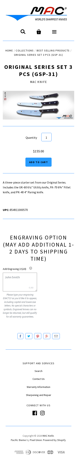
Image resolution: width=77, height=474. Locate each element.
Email (56, 336)
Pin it (37, 336)
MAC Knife (38, 82)
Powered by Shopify (54, 440)
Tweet (28, 336)
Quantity (31, 137)
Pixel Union (36, 440)
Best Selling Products (53, 50)
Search (38, 371)
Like (20, 336)
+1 (46, 336)
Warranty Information (38, 387)
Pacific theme (18, 440)
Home (9, 50)
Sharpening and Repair (38, 395)
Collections (25, 50)
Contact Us (39, 379)
